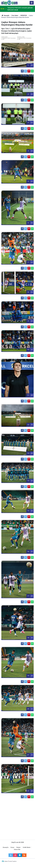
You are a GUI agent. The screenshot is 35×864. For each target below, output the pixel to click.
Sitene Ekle (17, 849)
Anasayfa (6, 15)
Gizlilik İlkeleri (26, 847)
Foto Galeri (15, 15)
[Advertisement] (17, 819)
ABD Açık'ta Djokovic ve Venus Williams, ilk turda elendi (20, 9)
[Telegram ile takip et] (20, 855)
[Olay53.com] (9, 2)
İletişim (18, 847)
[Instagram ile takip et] (15, 855)
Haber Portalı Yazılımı (10, 861)
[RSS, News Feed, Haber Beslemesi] (24, 855)
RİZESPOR (24, 15)
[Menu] (31, 3)
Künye (12, 847)
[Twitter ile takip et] (11, 855)
